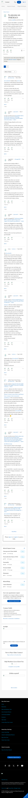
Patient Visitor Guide (5, 740)
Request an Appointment (14, 757)
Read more (14, 645)
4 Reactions (6, 285)
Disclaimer (4, 717)
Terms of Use (4, 788)
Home (3, 6)
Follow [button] (22, 551)
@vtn (18, 80)
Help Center (4, 719)
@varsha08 (7, 80)
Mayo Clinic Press (5, 737)
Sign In (24, 2)
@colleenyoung (11, 77)
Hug (11, 51)
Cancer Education (7, 584)
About (3, 704)
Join (19, 2)
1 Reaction (6, 204)
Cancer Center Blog (5, 732)
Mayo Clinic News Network (7, 749)
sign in (10, 537)
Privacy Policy (11, 788)
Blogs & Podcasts (22, 6)
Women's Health (7, 567)
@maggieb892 (17, 159)
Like (4, 51)
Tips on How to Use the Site (14, 655)
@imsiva (14, 248)
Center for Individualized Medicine (8, 734)
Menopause (6, 573)
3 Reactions (6, 241)
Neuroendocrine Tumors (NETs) (10, 556)
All (24, 548)
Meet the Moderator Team (7, 709)
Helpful (7, 51)
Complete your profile (14, 666)
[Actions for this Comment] (23, 99)
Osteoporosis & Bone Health (10, 551)
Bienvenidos (14, 687)
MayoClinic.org (4, 779)
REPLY (5, 104)
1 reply (5, 106)
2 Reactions (5, 54)
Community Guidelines (6, 714)
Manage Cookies (17, 788)
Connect (7, 2)
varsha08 (15, 19)
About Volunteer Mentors (6, 711)
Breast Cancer (6, 11)
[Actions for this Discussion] (24, 50)
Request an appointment (14, 601)
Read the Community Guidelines (11, 618)
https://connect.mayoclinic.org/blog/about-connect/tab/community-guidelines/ (14, 396)
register (16, 537)
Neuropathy (6, 562)
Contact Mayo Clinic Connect (7, 722)
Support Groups (11, 6)
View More (14, 531)
